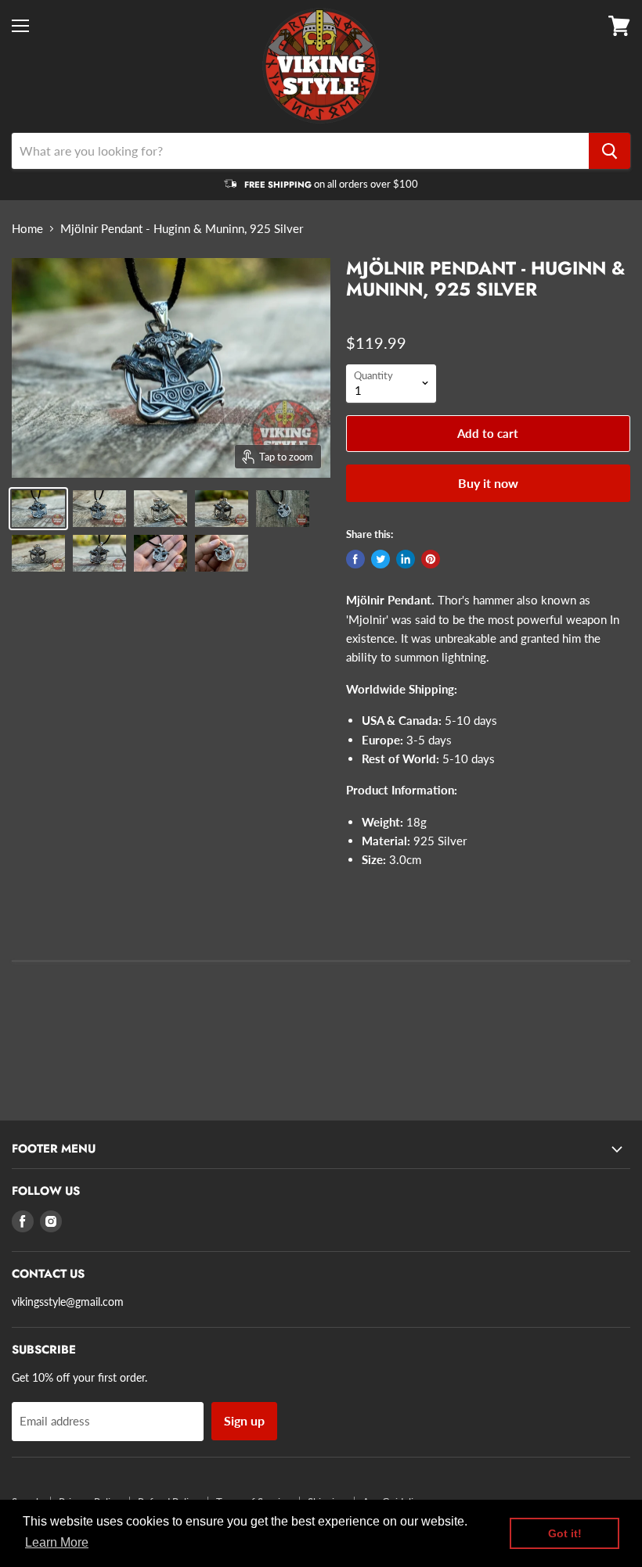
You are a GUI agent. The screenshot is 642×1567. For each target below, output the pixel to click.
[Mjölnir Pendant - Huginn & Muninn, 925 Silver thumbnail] (38, 509)
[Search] (609, 151)
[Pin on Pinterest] (430, 559)
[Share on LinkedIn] (405, 559)
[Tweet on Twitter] (380, 559)
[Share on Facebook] (355, 559)
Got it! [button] (565, 1533)
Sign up (244, 1420)
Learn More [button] (56, 1542)
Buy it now (488, 482)
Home (27, 228)
